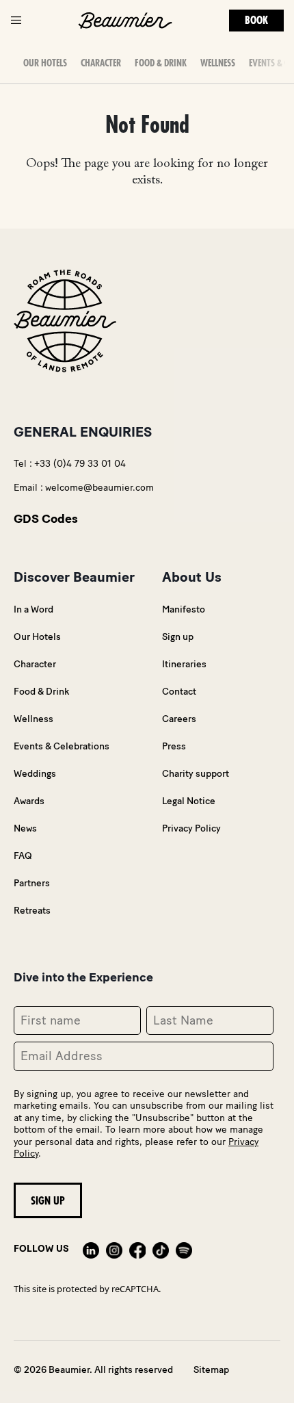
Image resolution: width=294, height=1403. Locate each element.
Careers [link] (179, 719)
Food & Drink (161, 63)
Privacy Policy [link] (191, 828)
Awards (29, 801)
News (25, 828)
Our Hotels (37, 637)
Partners (32, 883)
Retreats (32, 910)
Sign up (177, 637)
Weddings (35, 774)
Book (256, 20)
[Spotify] (184, 1249)
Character (101, 63)
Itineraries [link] (184, 664)
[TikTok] (160, 1249)
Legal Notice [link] (188, 801)
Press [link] (174, 746)
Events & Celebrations (61, 746)
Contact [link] (179, 691)
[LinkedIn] (91, 1249)
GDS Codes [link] (46, 518)
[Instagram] (114, 1249)
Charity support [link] (195, 774)
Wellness (217, 63)
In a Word (33, 609)
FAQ (23, 856)
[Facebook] (137, 1249)
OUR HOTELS (45, 63)
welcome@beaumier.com (99, 487)
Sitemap (211, 1370)
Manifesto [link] (183, 609)
